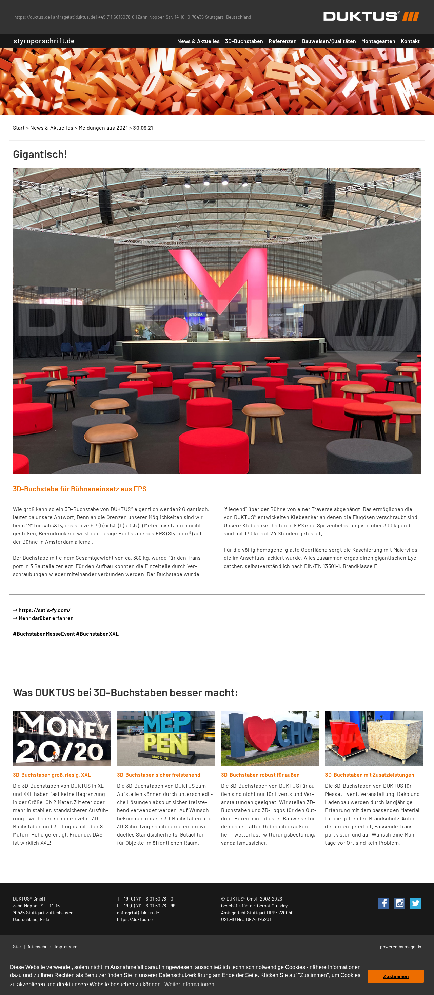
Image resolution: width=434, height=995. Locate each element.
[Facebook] (381, 899)
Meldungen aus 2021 (103, 127)
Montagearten (378, 41)
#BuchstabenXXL (97, 633)
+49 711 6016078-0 (116, 17)
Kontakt (410, 41)
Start (19, 127)
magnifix (413, 946)
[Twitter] (413, 899)
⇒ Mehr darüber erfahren (43, 618)
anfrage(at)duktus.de (74, 17)
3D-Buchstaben (244, 41)
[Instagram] (397, 899)
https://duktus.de (32, 17)
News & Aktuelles (198, 41)
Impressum (66, 946)
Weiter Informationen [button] (189, 984)
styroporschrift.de (44, 41)
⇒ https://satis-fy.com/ (42, 610)
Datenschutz (39, 946)
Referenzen (283, 41)
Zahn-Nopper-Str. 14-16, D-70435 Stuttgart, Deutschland (194, 17)
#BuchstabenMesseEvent (44, 633)
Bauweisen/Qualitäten (329, 41)
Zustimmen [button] (396, 976)
